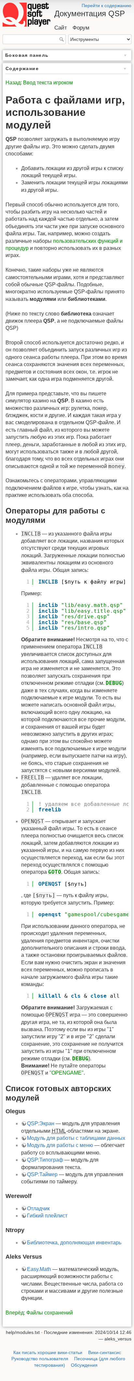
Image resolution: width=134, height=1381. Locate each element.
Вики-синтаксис (104, 1352)
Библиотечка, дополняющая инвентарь (74, 1242)
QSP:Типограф (45, 1160)
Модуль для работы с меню (60, 1145)
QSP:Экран (40, 1123)
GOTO (54, 872)
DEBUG (114, 683)
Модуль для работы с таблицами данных (76, 1138)
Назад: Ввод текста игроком (39, 82)
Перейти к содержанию (106, 5)
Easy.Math (39, 1269)
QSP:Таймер (42, 1174)
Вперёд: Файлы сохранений (39, 1312)
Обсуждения (84, 1365)
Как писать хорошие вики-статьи (47, 1352)
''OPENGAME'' (66, 1073)
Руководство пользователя (39, 1358)
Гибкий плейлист (47, 1215)
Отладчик (38, 1208)
